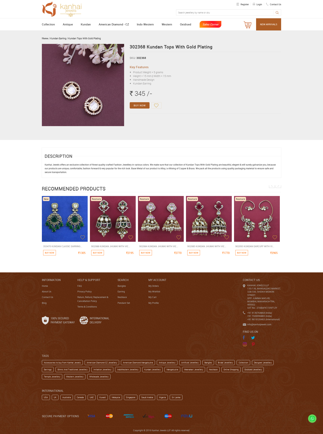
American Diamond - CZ (114, 24)
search (123, 280)
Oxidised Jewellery (253, 369)
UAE (91, 397)
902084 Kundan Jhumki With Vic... (158, 246)
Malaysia (116, 397)
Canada (80, 397)
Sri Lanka (176, 397)
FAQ (79, 285)
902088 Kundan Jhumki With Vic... (110, 246)
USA (46, 397)
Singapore (130, 397)
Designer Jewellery (263, 362)
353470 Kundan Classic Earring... (62, 246)
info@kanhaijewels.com (259, 324)
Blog (44, 302)
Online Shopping (231, 369)
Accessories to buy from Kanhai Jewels (62, 362)
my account (157, 280)
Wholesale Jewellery (98, 376)
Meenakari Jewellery (193, 369)
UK (55, 397)
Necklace (122, 297)
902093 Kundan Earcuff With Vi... (254, 246)
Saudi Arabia (147, 397)
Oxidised (185, 24)
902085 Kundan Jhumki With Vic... (206, 246)
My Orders (153, 285)
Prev (272, 185)
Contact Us (47, 297)
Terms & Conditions (87, 306)
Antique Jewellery (167, 362)
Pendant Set (124, 302)
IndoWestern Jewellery (127, 369)
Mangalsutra (172, 369)
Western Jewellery (74, 376)
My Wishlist (154, 291)
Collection (48, 24)
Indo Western (145, 24)
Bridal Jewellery (225, 362)
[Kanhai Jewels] (63, 8)
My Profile (153, 302)
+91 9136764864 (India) (259, 312)
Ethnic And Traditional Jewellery (72, 369)
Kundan (86, 24)
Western (167, 24)
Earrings (48, 369)
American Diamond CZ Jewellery (102, 362)
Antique (68, 24)
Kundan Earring (58, 38)
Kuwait (102, 397)
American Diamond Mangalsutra (138, 362)
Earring (121, 291)
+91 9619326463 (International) (263, 319)
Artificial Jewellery (190, 362)
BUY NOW (140, 105)
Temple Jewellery (52, 376)
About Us (46, 291)
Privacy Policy (84, 291)
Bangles (122, 285)
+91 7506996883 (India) (259, 315)
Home (45, 38)
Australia (66, 397)
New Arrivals (268, 24)
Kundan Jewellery (152, 369)
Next (278, 185)
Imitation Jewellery (102, 369)
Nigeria (162, 397)
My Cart (152, 297)
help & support (88, 280)
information (51, 280)
